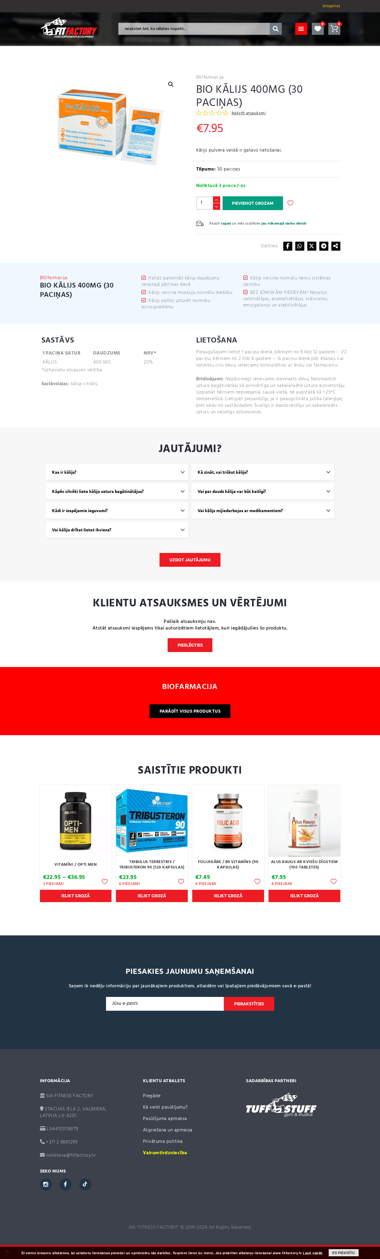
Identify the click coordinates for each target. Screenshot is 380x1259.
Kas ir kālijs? (64, 472)
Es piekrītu (343, 1252)
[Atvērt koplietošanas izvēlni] (335, 246)
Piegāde (151, 1096)
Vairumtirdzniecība (165, 1153)
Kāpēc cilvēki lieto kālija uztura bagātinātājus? (98, 491)
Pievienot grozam (253, 203)
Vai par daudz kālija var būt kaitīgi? (232, 491)
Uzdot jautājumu (190, 559)
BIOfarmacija (210, 77)
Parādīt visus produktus (190, 711)
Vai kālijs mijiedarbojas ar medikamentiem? (240, 510)
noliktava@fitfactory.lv (71, 1155)
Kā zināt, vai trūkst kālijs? (223, 472)
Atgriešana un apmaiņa (168, 1130)
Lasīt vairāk (313, 1253)
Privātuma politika (163, 1142)
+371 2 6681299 (61, 1142)
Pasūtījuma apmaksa (165, 1119)
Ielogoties (331, 6)
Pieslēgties (190, 645)
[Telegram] (323, 246)
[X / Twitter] (311, 246)
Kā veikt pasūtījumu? (165, 1107)
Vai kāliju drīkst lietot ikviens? (81, 529)
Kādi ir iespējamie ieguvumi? (80, 510)
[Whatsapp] (299, 246)
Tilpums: (206, 169)
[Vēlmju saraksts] (318, 29)
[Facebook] (287, 246)
